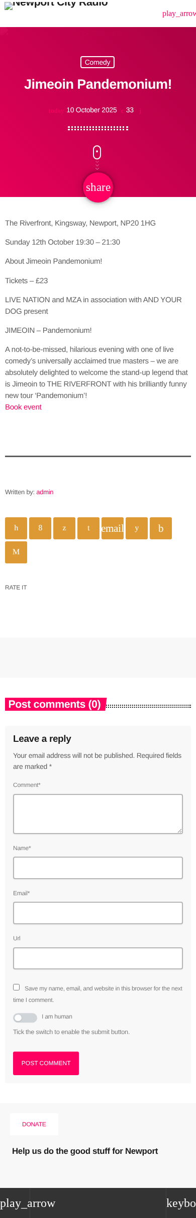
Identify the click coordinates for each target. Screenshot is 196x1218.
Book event (23, 407)
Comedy (98, 62)
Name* (22, 848)
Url (17, 938)
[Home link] (56, 13)
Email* (21, 893)
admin (44, 492)
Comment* (27, 784)
